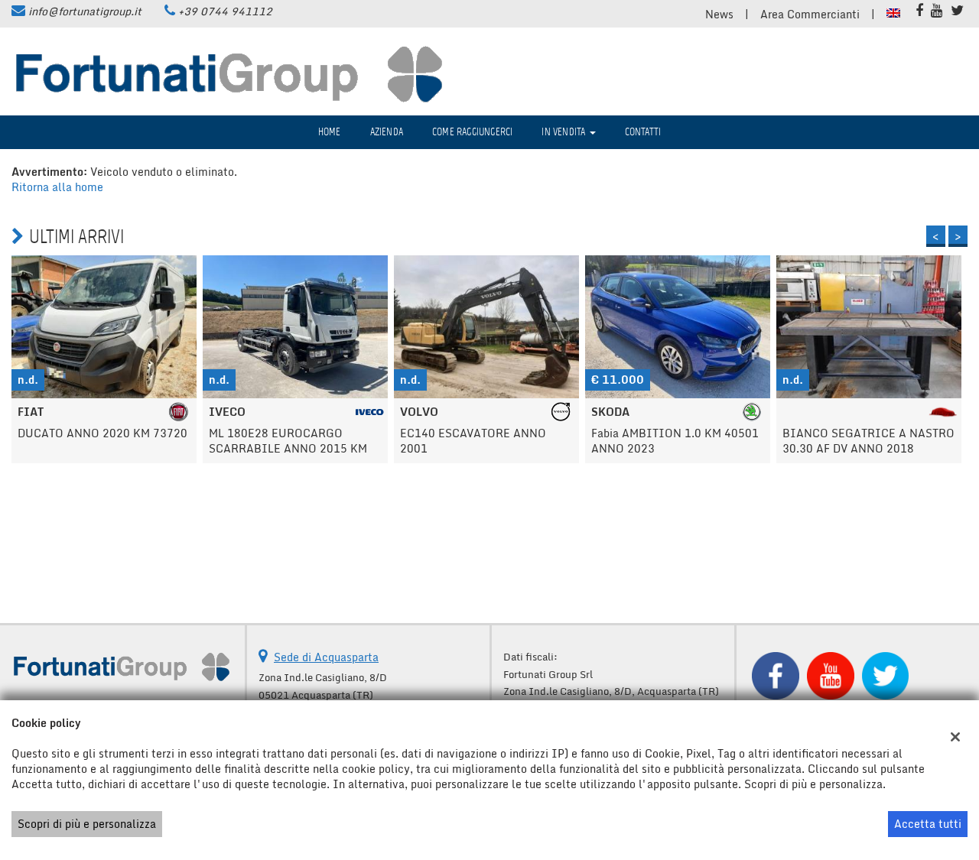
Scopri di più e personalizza (87, 823)
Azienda (386, 131)
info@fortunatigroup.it (84, 11)
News (719, 14)
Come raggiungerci (472, 131)
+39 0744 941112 (225, 11)
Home (329, 131)
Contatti (643, 131)
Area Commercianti (810, 14)
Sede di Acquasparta (326, 657)
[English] (893, 12)
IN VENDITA (564, 131)
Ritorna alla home (57, 187)
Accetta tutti (927, 823)
